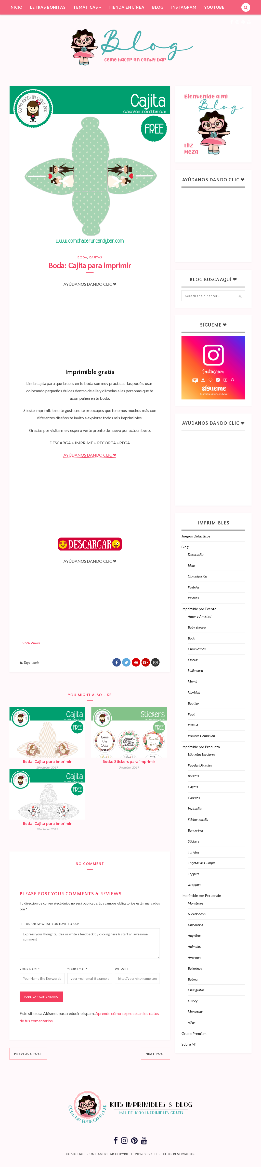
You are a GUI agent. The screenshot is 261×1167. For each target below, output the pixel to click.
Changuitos (196, 990)
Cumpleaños (196, 649)
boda (36, 663)
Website (122, 969)
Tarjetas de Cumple (201, 863)
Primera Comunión (201, 736)
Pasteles (193, 587)
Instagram (184, 7)
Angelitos (194, 935)
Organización (197, 576)
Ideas (191, 565)
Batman (193, 979)
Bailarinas (195, 968)
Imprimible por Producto (200, 747)
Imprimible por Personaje (201, 895)
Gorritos (194, 798)
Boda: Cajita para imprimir (47, 761)
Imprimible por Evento (198, 609)
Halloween (195, 670)
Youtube (214, 7)
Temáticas (85, 7)
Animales (194, 946)
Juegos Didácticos (196, 536)
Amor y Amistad (199, 616)
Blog (158, 7)
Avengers (194, 957)
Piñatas (193, 598)
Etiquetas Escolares (201, 754)
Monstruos (195, 903)
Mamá (192, 681)
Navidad (194, 692)
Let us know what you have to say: (49, 923)
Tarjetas (193, 852)
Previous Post (28, 1054)
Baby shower (197, 627)
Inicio (15, 7)
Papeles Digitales (200, 765)
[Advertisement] (90, 322)
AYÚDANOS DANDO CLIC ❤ (89, 455)
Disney (193, 1001)
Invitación (195, 808)
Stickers (193, 841)
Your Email (77, 969)
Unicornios (195, 925)
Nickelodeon (196, 914)
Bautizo (193, 703)
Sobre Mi (188, 1044)
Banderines (195, 830)
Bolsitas (193, 776)
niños (191, 1022)
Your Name (30, 969)
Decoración (196, 554)
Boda (82, 257)
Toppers (193, 874)
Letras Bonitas (48, 7)
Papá (191, 714)
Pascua (193, 725)
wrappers (194, 884)
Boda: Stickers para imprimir (129, 761)
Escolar (193, 660)
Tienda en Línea (127, 7)
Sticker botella (198, 819)
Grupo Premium (193, 1033)
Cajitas (95, 257)
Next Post (155, 1054)
